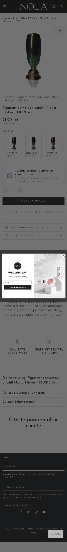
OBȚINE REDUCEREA (18, 287)
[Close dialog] (63, 255)
